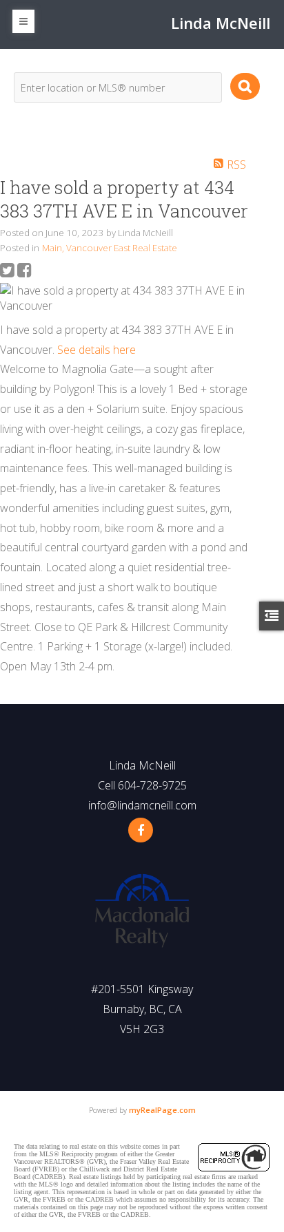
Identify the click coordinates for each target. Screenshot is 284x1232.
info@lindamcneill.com (142, 805)
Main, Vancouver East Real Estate (109, 248)
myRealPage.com (162, 1110)
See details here (96, 349)
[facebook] (140, 830)
